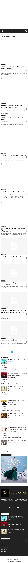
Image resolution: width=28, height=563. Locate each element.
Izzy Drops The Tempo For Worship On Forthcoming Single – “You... (12, 106)
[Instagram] (12, 507)
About (10, 557)
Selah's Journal (4, 549)
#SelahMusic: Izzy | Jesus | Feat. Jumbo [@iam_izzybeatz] (13, 67)
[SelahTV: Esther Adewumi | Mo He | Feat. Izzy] (14, 214)
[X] (15, 507)
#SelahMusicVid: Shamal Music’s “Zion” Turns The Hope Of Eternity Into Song (17, 517)
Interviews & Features (5, 547)
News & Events (3, 103)
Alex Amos (3, 121)
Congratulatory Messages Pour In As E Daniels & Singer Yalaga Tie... (17, 523)
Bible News (3, 545)
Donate (18, 557)
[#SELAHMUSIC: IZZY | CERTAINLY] (14, 330)
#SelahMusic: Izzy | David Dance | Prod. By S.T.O (14, 192)
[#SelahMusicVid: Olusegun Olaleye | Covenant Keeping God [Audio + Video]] (4, 531)
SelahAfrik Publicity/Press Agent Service (14, 559)
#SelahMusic (3, 64)
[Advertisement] (14, 15)
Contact (13, 557)
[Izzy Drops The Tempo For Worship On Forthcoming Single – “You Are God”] (14, 91)
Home (2, 34)
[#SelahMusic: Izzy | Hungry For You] (14, 272)
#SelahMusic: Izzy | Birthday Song (11, 256)
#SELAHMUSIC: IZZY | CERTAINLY (11, 340)
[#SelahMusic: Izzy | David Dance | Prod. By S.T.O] (14, 176)
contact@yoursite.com (16, 504)
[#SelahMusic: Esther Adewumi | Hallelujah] (14, 140)
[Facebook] (10, 507)
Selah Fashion (3, 551)
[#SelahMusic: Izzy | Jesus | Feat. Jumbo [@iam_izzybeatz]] (14, 52)
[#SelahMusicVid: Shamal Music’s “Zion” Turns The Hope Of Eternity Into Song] (4, 518)
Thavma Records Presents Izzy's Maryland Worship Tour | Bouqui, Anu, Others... (14, 311)
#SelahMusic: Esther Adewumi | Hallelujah (14, 155)
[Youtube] (18, 507)
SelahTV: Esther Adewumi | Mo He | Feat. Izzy (13, 229)
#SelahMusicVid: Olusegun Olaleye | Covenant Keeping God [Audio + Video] (17, 530)
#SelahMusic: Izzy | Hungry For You (11, 283)
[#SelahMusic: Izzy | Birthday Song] (14, 246)
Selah (2, 70)
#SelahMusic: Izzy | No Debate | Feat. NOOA (12, 118)
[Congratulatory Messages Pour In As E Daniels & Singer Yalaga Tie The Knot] (4, 524)
